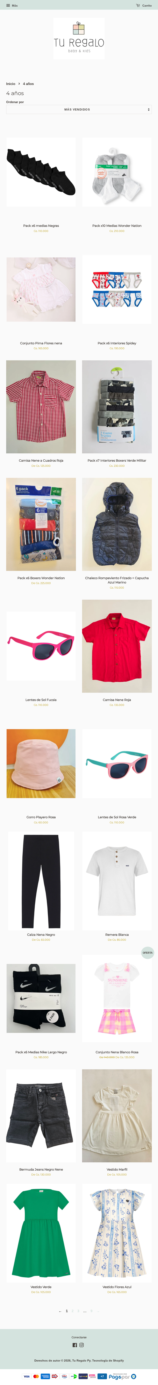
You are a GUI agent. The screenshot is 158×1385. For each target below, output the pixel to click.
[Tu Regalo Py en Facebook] (74, 1346)
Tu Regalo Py (81, 1360)
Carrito (147, 5)
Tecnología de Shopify (108, 1360)
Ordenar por (15, 102)
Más (14, 5)
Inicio (10, 84)
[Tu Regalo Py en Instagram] (81, 1346)
